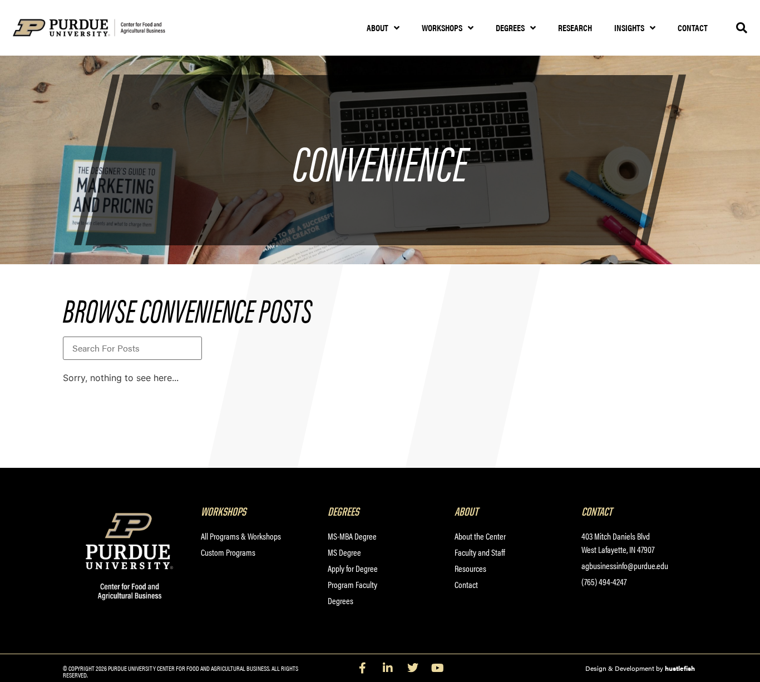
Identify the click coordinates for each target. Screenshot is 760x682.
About (377, 27)
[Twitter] (413, 668)
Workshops (442, 27)
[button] (742, 28)
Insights (629, 27)
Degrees (510, 27)
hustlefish (680, 668)
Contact (693, 27)
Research (575, 27)
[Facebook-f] (363, 668)
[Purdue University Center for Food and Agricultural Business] (103, 28)
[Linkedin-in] (388, 668)
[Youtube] (438, 668)
